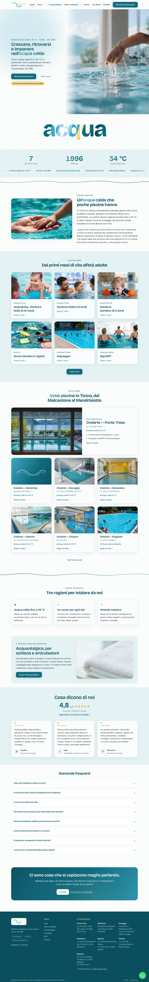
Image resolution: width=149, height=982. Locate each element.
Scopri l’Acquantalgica (29, 675)
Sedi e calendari (71, 4)
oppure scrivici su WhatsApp (81, 892)
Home (32, 4)
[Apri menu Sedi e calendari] (80, 5)
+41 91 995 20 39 (83, 969)
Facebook (24, 945)
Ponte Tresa (81, 923)
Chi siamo (96, 4)
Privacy (126, 980)
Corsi (40, 4)
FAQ (45, 936)
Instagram (15, 945)
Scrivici (62, 892)
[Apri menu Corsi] (44, 5)
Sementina (81, 939)
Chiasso (122, 939)
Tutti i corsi (46, 76)
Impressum (134, 980)
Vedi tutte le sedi (74, 560)
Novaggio (123, 923)
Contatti (106, 4)
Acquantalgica (55, 4)
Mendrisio (102, 923)
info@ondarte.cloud (99, 969)
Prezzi (86, 4)
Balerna (101, 939)
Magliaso (80, 954)
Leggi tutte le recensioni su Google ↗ (74, 714)
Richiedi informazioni (125, 4)
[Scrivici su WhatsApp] (142, 975)
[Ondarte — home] (19, 4)
